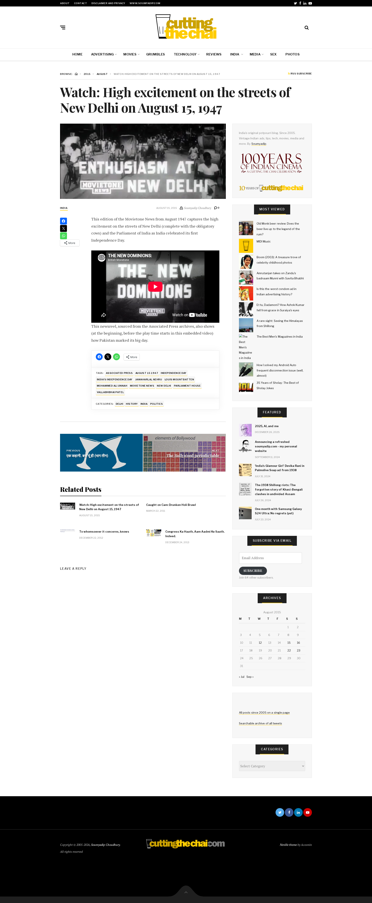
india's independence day (114, 379)
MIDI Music (264, 241)
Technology (185, 54)
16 (298, 642)
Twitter (295, 3)
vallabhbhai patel (110, 392)
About (65, 3)
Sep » (250, 676)
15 (289, 642)
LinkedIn (304, 3)
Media (255, 54)
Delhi (119, 403)
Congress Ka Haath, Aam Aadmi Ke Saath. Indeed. (195, 534)
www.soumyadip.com (145, 3)
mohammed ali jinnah (112, 385)
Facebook (300, 3)
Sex (273, 54)
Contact (80, 3)
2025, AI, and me (267, 426)
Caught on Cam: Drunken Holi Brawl (171, 505)
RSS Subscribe (301, 73)
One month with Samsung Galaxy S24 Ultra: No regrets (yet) (278, 511)
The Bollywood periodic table (192, 455)
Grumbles (155, 54)
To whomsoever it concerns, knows (104, 531)
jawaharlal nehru (148, 379)
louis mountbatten (179, 379)
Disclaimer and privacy (108, 3)
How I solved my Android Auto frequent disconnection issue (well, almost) (280, 370)
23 (298, 650)
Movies (129, 54)
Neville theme (288, 845)
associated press (119, 372)
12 (260, 642)
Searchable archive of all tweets (260, 723)
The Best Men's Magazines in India (280, 336)
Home (77, 54)
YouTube (310, 3)
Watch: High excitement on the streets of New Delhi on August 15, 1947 (109, 507)
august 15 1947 (146, 372)
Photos (292, 54)
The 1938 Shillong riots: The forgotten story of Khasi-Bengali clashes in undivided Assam (279, 489)
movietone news (142, 385)
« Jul (241, 676)
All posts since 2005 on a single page (264, 712)
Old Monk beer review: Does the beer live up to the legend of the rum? (278, 229)
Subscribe (252, 570)
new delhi (164, 385)
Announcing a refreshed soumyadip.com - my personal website (276, 446)
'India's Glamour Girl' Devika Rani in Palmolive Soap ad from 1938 (279, 468)
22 (289, 650)
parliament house (187, 385)
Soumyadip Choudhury (105, 845)
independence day (173, 372)
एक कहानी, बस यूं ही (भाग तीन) (87, 455)
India (235, 54)
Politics (156, 403)
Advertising (102, 54)
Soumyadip (258, 143)
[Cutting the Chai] (186, 26)
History (132, 403)
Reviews (214, 54)
